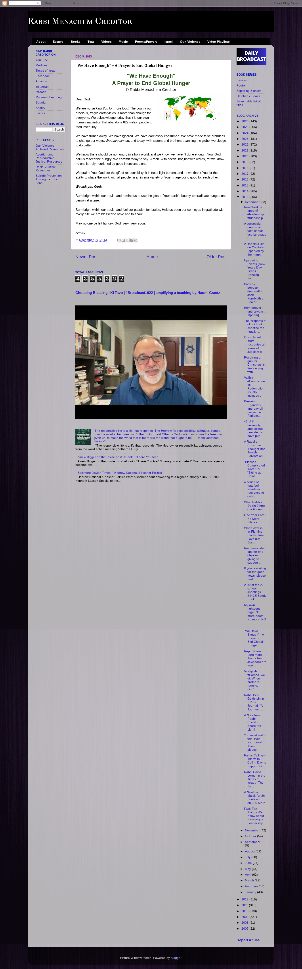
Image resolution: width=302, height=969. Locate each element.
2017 (245, 173)
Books (75, 41)
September (252, 842)
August (250, 851)
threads (41, 92)
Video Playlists (218, 41)
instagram (43, 86)
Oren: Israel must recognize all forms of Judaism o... (254, 344)
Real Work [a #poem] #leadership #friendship (254, 212)
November (252, 830)
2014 (245, 191)
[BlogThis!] (123, 240)
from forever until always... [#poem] (255, 311)
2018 (245, 168)
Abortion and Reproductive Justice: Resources (49, 158)
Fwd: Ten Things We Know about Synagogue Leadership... (255, 816)
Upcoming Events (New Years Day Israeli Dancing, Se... (254, 269)
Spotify (40, 107)
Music (123, 41)
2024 (245, 133)
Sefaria (41, 102)
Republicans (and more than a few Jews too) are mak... (255, 658)
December (252, 202)
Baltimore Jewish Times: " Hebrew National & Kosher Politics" (120, 472)
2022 (245, 144)
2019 (245, 162)
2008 (245, 922)
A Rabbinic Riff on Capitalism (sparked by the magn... (255, 249)
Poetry (241, 85)
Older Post (216, 256)
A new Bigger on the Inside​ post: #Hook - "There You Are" (118, 457)
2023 (245, 138)
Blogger (176, 957)
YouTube (42, 60)
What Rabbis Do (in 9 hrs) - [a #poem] (254, 506)
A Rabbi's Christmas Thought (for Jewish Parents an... (254, 449)
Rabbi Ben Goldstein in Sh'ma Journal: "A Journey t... (254, 702)
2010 (245, 911)
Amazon (41, 81)
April (248, 874)
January (251, 892)
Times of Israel (46, 70)
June (249, 863)
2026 (245, 121)
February (252, 886)
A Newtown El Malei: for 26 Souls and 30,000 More (254, 798)
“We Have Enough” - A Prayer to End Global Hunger (254, 638)
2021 (245, 150)
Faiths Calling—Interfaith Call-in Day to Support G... (255, 761)
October (251, 836)
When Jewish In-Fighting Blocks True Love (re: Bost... (254, 535)
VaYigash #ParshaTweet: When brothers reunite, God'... (254, 680)
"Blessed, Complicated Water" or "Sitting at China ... (254, 469)
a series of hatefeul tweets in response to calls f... (254, 489)
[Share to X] (127, 240)
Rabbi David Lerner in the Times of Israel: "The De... (254, 779)
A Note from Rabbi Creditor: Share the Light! (252, 722)
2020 (245, 156)
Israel (168, 41)
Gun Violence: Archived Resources (50, 147)
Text (91, 41)
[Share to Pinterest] (136, 240)
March (250, 880)
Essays (58, 41)
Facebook (43, 76)
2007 (245, 928)
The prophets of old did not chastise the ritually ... (255, 326)
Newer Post (86, 256)
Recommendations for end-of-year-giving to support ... (254, 555)
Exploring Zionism (249, 90)
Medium (41, 65)
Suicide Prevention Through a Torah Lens (49, 179)
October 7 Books (248, 96)
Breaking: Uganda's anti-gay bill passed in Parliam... (253, 408)
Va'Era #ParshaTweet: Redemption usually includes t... (254, 386)
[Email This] (119, 240)
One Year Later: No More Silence (255, 518)
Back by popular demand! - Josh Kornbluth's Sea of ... (253, 293)
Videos (106, 41)
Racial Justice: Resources (46, 168)
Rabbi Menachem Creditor (80, 21)
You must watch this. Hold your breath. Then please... (255, 742)
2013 (245, 197)
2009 (245, 917)
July (248, 857)
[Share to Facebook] (131, 240)
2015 (245, 185)
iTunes (40, 113)
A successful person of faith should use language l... (255, 231)
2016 (245, 179)
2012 (245, 899)
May (248, 869)
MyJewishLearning (49, 97)
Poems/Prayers (146, 41)
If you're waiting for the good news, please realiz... (255, 574)
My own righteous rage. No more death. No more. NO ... (255, 614)
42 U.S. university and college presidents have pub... (254, 428)
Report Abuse (248, 940)
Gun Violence (190, 41)
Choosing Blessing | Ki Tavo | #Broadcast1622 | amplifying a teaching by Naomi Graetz (147, 293)
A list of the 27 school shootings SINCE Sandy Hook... (255, 592)
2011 (245, 905)
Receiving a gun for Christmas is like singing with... (254, 365)
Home (152, 256)
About (41, 41)
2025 (245, 127)
